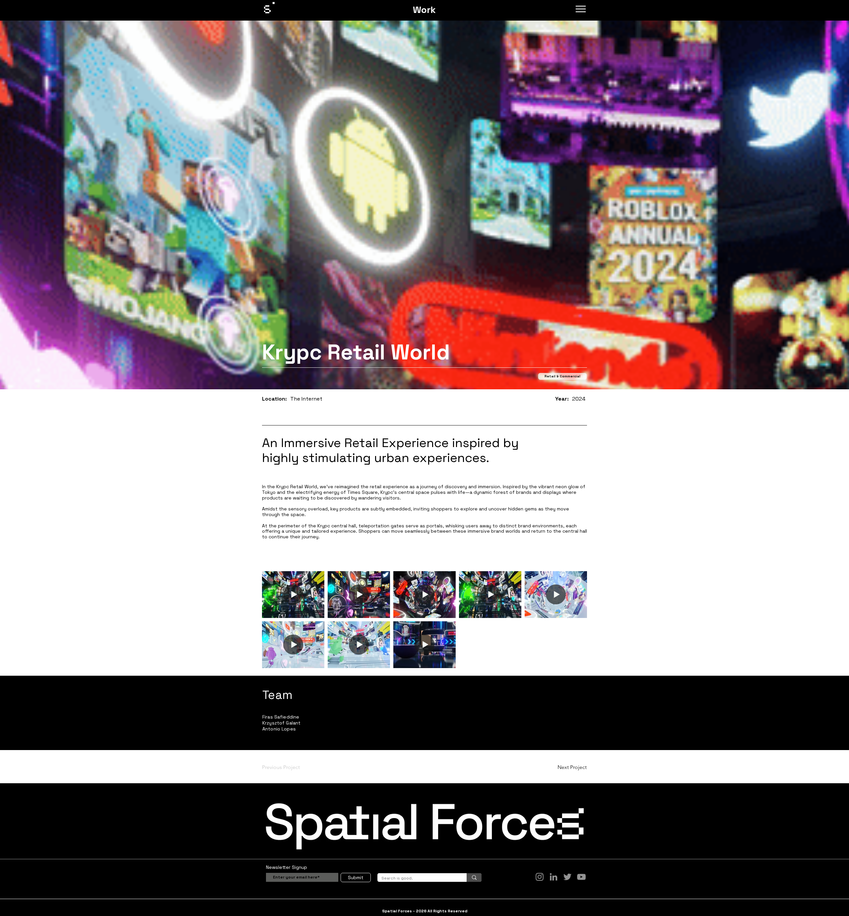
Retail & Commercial (562, 376)
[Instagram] (539, 877)
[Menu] (580, 9)
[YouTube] (581, 877)
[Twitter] (567, 877)
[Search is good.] (474, 877)
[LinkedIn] (553, 877)
